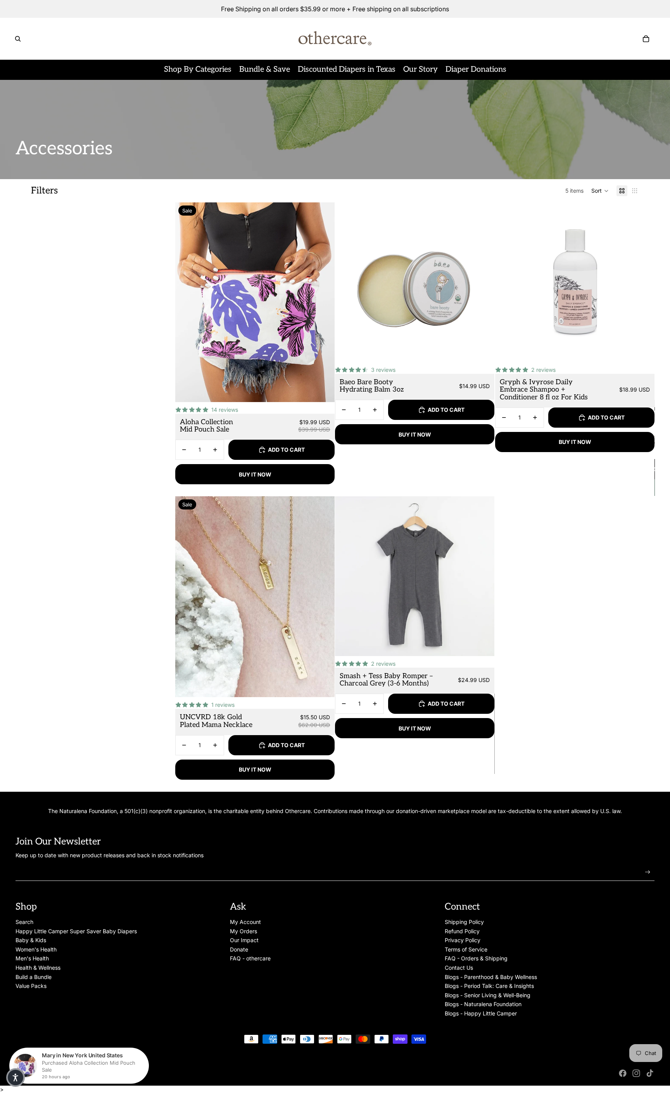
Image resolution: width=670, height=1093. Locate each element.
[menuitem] (197, 69)
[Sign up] (647, 872)
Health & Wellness (38, 967)
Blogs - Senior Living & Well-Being (487, 995)
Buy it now (255, 474)
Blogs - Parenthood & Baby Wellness (491, 977)
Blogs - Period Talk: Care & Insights (489, 985)
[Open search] (17, 38)
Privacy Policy (462, 940)
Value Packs (31, 985)
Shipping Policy (464, 922)
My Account (245, 922)
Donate (239, 949)
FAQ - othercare (250, 958)
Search (24, 922)
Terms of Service (466, 949)
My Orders (243, 931)
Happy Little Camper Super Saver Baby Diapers (76, 931)
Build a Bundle (34, 977)
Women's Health (36, 949)
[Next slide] (323, 302)
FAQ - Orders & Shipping (476, 958)
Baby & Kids (31, 940)
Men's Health (32, 958)
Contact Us (459, 967)
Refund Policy (462, 931)
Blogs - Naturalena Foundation (483, 1004)
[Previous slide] (187, 302)
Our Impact (244, 940)
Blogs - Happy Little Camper (481, 1013)
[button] (600, 190)
